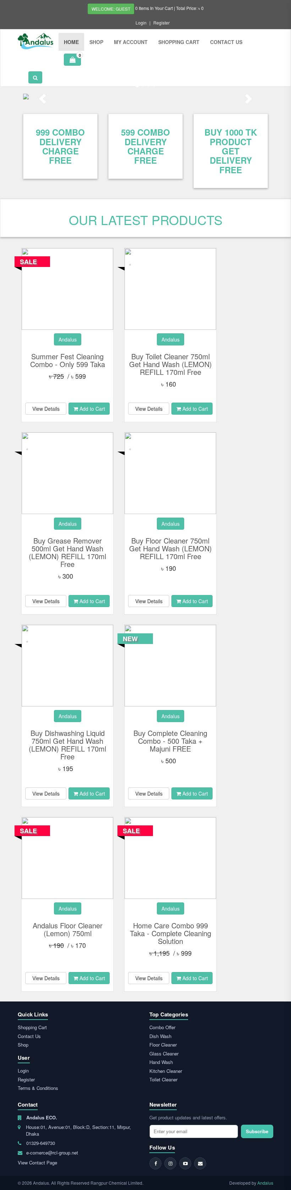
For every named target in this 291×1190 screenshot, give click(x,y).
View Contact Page (37, 1162)
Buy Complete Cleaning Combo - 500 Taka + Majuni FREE (170, 741)
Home (71, 41)
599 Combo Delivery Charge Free (145, 146)
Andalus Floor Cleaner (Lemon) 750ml (68, 929)
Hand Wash (161, 1062)
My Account (131, 41)
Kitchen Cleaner (165, 1071)
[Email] (200, 1163)
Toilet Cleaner (163, 1079)
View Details (46, 408)
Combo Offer (162, 1027)
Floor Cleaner (163, 1044)
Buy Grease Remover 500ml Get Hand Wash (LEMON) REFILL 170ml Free (67, 552)
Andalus (265, 1183)
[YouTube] (185, 1163)
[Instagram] (170, 1163)
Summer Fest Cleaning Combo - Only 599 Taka (67, 360)
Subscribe (257, 1131)
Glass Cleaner (164, 1053)
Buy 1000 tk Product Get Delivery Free (230, 151)
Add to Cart (91, 408)
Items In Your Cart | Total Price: (169, 8)
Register (161, 23)
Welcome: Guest (111, 9)
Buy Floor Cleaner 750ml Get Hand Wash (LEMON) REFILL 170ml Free (170, 548)
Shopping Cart (178, 41)
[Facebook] (155, 1163)
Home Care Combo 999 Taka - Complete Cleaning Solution (170, 933)
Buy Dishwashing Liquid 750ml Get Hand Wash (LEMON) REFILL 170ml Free (67, 745)
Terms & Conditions (38, 1088)
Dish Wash (160, 1036)
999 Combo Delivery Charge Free (60, 146)
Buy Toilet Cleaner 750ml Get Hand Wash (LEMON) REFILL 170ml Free (170, 364)
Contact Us (226, 41)
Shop (96, 41)
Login (141, 23)
